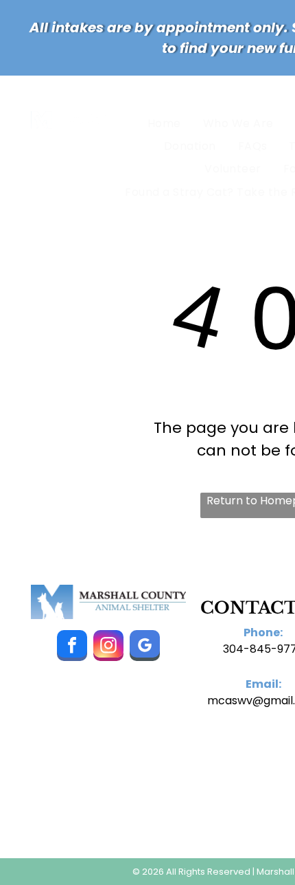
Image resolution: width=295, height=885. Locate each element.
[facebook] (72, 647)
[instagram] (108, 647)
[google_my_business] (145, 647)
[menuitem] (167, 122)
